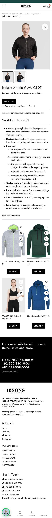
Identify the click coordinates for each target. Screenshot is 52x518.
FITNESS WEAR (26, 13)
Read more (21, 244)
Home (4, 13)
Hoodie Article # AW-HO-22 (38, 263)
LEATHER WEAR (9, 461)
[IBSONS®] (26, 6)
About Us (6, 435)
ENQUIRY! (9, 101)
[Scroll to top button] (47, 506)
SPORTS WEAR (8, 454)
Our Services (13, 13)
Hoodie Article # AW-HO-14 (38, 317)
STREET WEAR (8, 450)
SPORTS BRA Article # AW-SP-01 (11, 317)
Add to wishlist (10, 106)
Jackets (36, 13)
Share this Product (28, 106)
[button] (45, 26)
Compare (21, 238)
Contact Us (6, 438)
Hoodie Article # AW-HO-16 (13, 263)
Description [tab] (8, 120)
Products (5, 431)
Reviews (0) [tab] (23, 120)
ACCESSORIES (8, 465)
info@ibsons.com (12, 494)
